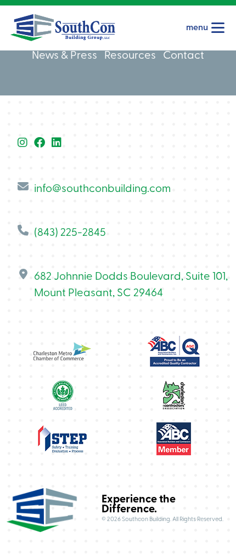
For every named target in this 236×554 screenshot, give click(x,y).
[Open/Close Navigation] (217, 27)
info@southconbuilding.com (102, 189)
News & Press (64, 55)
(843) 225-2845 (70, 233)
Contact (183, 55)
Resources (130, 55)
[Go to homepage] (62, 27)
